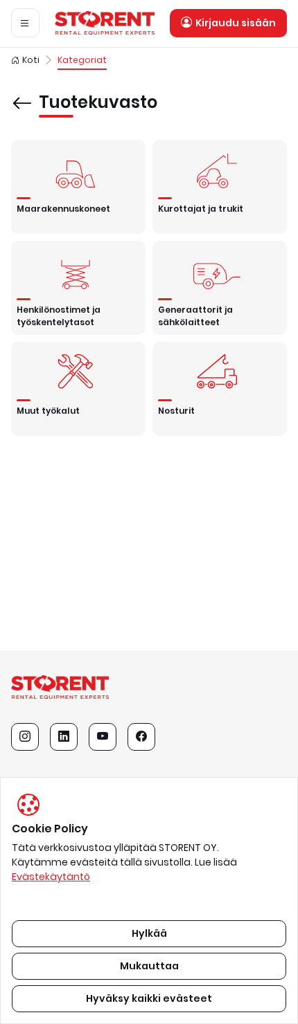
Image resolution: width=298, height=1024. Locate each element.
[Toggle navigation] (25, 22)
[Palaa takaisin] (22, 93)
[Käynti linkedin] (64, 737)
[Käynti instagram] (25, 737)
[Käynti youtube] (102, 737)
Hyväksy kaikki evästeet (149, 998)
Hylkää (149, 933)
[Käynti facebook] (141, 737)
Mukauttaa (149, 966)
